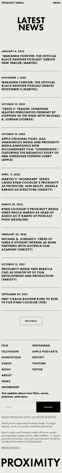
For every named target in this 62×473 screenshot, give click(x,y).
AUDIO (7, 363)
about (7, 375)
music (6, 369)
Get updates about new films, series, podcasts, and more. (25, 395)
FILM (5, 345)
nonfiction (11, 357)
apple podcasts (44, 351)
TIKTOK (37, 369)
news (6, 381)
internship (10, 387)
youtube (39, 363)
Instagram (41, 345)
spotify (38, 357)
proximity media (13, 3)
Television (10, 351)
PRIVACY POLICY (11, 447)
